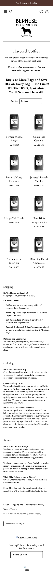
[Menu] (5, 11)
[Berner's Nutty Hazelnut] (14, 162)
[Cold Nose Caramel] (39, 121)
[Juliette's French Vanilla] (39, 162)
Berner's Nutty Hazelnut (14, 179)
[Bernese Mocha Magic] (14, 121)
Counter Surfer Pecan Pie (14, 261)
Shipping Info (17, 504)
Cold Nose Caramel (39, 138)
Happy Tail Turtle (14, 218)
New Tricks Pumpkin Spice (39, 220)
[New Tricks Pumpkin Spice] (39, 203)
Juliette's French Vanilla (39, 179)
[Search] (11, 11)
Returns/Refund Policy (35, 504)
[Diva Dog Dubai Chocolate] (39, 244)
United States (13, 523)
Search (6, 504)
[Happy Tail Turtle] (14, 203)
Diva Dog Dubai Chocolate (39, 261)
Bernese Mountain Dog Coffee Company (25, 513)
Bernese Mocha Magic (14, 138)
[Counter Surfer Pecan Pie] (14, 244)
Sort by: (14, 101)
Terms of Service (10, 509)
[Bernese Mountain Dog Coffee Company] (26, 28)
